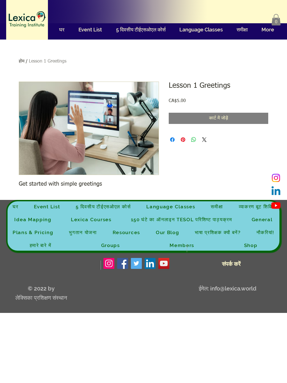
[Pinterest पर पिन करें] (183, 139)
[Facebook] (122, 263)
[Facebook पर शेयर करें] (172, 139)
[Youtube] (275, 205)
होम (21, 61)
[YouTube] (163, 263)
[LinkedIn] (150, 263)
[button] (276, 20)
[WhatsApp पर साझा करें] (193, 139)
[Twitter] (136, 263)
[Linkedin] (275, 191)
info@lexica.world (233, 288)
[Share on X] (204, 139)
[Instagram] (275, 177)
